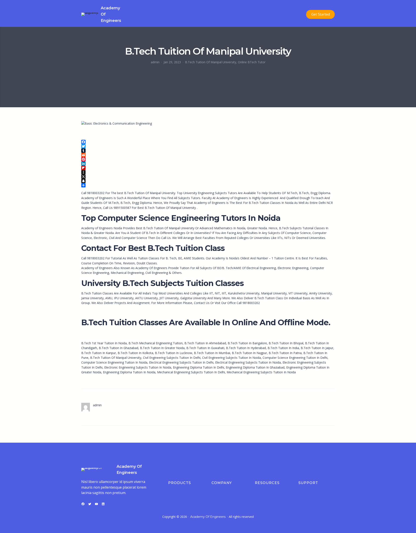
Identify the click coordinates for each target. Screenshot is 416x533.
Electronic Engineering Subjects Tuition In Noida (137, 367)
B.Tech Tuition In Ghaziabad (118, 348)
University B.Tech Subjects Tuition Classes (162, 283)
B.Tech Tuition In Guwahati (205, 348)
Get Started (320, 14)
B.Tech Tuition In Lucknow (173, 353)
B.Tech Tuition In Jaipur (317, 348)
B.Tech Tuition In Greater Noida (162, 348)
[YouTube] (96, 504)
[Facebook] (208, 142)
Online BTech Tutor (251, 62)
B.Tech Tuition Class (268, 298)
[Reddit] (208, 155)
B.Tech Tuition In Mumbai (212, 353)
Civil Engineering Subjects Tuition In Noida (231, 358)
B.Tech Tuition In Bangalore (247, 343)
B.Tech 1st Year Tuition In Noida (104, 343)
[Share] (208, 185)
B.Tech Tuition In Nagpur (249, 353)
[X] (208, 176)
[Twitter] (208, 146)
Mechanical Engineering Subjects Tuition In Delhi (191, 372)
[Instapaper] (208, 172)
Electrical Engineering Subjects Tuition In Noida (248, 362)
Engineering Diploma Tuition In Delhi (198, 367)
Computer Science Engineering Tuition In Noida (114, 362)
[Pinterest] (208, 159)
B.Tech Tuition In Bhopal (286, 343)
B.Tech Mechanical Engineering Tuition (155, 343)
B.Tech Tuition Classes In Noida (271, 203)
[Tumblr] (208, 150)
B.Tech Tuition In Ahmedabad (205, 343)
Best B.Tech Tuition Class (176, 248)
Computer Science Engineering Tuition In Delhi (295, 358)
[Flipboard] (208, 168)
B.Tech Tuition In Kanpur (98, 353)
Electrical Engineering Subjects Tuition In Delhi (181, 362)
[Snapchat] (208, 181)
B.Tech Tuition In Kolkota (135, 353)
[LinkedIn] (208, 163)
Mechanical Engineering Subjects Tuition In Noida (261, 372)
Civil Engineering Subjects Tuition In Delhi (171, 358)
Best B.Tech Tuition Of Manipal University (167, 208)
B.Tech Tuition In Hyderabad (246, 348)
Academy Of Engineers (208, 517)
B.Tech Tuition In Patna (285, 353)
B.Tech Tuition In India (283, 348)
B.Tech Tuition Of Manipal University (210, 62)
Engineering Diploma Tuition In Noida (129, 372)
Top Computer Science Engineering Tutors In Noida (180, 218)
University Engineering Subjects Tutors (210, 193)
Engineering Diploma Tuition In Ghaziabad (255, 367)
